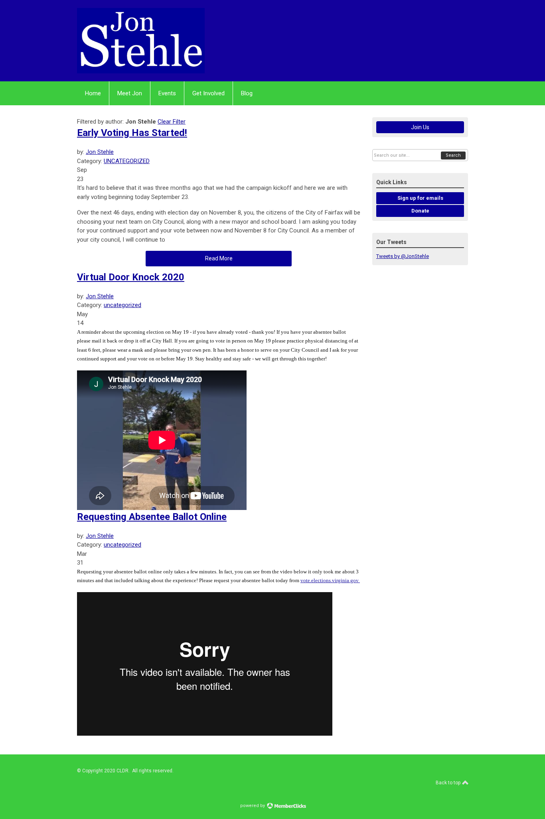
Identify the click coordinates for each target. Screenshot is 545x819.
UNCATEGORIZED (127, 161)
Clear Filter (172, 121)
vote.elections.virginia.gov (330, 580)
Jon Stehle (100, 152)
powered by (253, 805)
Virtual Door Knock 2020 (130, 277)
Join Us (420, 127)
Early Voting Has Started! (132, 132)
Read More (219, 258)
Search (453, 155)
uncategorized (122, 305)
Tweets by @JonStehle (402, 256)
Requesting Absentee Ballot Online (152, 516)
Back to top (449, 783)
